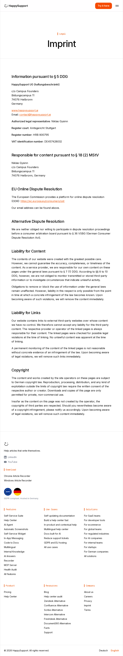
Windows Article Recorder (18, 480)
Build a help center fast (56, 520)
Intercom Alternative (54, 614)
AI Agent (8, 524)
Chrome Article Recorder (17, 476)
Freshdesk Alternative (55, 619)
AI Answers (10, 556)
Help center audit (53, 596)
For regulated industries (96, 533)
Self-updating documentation (59, 515)
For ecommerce (92, 524)
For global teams (93, 529)
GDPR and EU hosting (55, 542)
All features (10, 574)
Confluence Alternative (56, 605)
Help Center (10, 520)
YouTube (12, 462)
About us (88, 592)
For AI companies (93, 538)
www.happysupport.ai (25, 110)
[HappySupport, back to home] (16, 6)
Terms (87, 610)
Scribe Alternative (53, 610)
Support (48, 632)
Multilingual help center (56, 529)
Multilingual (10, 547)
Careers (88, 596)
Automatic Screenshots (16, 529)
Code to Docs (11, 542)
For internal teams (93, 542)
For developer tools (94, 520)
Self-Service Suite (13, 515)
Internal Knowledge (14, 551)
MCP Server (10, 565)
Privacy (88, 601)
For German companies (96, 551)
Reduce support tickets (56, 538)
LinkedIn (12, 457)
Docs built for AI (52, 533)
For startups (90, 547)
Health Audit (10, 569)
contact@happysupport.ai (35, 114)
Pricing (7, 592)
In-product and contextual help (60, 524)
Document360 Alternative (57, 623)
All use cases (51, 547)
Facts (47, 628)
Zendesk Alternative (54, 601)
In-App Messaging (13, 538)
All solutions (90, 556)
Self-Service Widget (15, 533)
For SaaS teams (92, 515)
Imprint (87, 605)
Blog (46, 592)
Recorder (9, 560)
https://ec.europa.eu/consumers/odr (42, 201)
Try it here (103, 5)
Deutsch (103, 650)
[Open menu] (117, 6)
